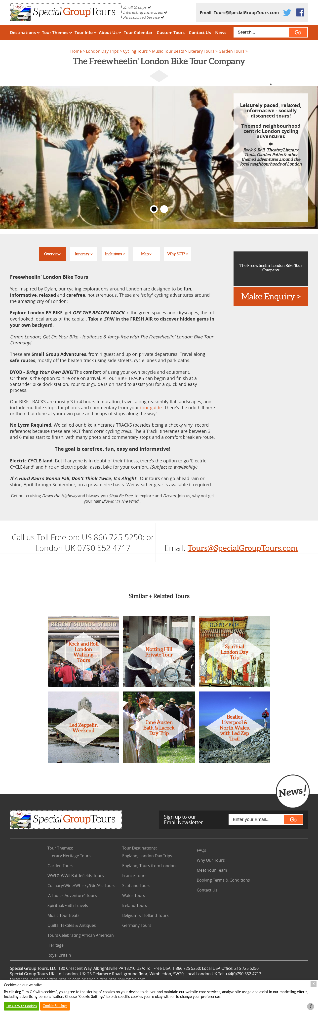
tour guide (151, 407)
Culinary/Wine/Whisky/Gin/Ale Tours (81, 885)
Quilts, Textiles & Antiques (71, 925)
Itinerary (82, 254)
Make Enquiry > (271, 296)
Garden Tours (231, 51)
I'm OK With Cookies (21, 1006)
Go (298, 32)
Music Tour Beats (168, 51)
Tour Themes (55, 32)
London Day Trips (102, 51)
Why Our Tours (211, 860)
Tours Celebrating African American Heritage (80, 940)
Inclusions (113, 254)
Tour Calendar (138, 32)
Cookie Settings (55, 1006)
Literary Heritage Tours (69, 855)
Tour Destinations (139, 848)
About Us (108, 32)
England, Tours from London (149, 865)
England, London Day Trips (147, 855)
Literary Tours (201, 51)
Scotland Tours (136, 885)
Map (145, 254)
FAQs (201, 850)
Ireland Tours (134, 905)
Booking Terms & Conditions (223, 880)
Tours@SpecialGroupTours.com (246, 12)
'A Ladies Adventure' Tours (72, 895)
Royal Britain (59, 955)
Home (76, 51)
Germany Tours (136, 925)
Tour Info (84, 32)
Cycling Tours (135, 51)
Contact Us (200, 32)
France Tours (134, 875)
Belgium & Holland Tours (145, 915)
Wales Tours (133, 895)
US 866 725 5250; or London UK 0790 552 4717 (94, 542)
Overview (52, 254)
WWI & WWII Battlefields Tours (75, 875)
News (220, 32)
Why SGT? (176, 254)
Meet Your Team (212, 870)
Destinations (23, 32)
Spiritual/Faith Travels (67, 905)
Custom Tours (171, 32)
